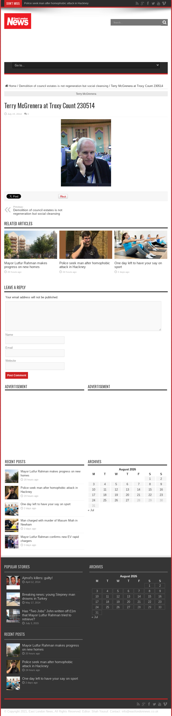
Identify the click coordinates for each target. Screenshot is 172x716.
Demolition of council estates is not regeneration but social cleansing (63, 86)
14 (138, 489)
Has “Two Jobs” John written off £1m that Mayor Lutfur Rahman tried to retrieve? (49, 615)
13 (127, 489)
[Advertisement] (86, 43)
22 (150, 495)
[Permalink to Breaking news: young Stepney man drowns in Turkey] (13, 599)
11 (104, 489)
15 (150, 489)
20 (127, 495)
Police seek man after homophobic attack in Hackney (56, 3)
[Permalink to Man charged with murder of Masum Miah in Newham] (11, 525)
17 (93, 495)
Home (12, 86)
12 (116, 489)
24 (93, 500)
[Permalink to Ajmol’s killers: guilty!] (13, 582)
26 (116, 500)
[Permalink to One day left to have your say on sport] (140, 245)
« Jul (91, 510)
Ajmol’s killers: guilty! (37, 578)
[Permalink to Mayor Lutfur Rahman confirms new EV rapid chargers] (11, 541)
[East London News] (17, 21)
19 (116, 495)
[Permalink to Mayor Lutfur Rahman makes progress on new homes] (30, 245)
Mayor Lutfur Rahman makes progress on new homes (25, 265)
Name (9, 334)
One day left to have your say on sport (46, 504)
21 (138, 495)
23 (161, 495)
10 (93, 489)
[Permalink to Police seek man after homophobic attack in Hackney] (85, 245)
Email (9, 347)
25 (104, 500)
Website (10, 360)
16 (161, 489)
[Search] (164, 22)
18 (104, 495)
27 (127, 500)
